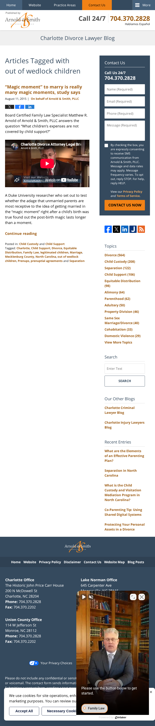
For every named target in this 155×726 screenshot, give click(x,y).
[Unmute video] (83, 597)
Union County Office (23, 619)
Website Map (114, 562)
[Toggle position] (133, 597)
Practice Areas (65, 5)
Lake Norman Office (99, 579)
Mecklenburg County (19, 256)
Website (35, 5)
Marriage (76, 252)
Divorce (57, 248)
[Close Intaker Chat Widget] (141, 597)
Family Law (31, 252)
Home (11, 5)
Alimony (115, 292)
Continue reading (21, 233)
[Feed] (141, 229)
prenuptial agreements (47, 261)
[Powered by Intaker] (121, 717)
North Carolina (46, 256)
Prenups (23, 261)
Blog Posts (136, 562)
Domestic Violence (122, 336)
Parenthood (117, 298)
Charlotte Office (19, 579)
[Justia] (133, 229)
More (146, 5)
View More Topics (118, 342)
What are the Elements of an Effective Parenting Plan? (124, 456)
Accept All (24, 711)
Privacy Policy (132, 191)
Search (124, 381)
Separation (77, 261)
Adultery (115, 305)
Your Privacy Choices (56, 663)
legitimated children (54, 252)
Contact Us (97, 5)
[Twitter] (116, 229)
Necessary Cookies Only (68, 711)
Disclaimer (72, 562)
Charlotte (23, 248)
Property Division (122, 311)
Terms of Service (128, 196)
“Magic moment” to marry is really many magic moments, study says (43, 89)
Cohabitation (118, 329)
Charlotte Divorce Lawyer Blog (22, 20)
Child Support (55, 244)
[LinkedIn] (124, 229)
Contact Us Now (124, 205)
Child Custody (29, 244)
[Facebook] (108, 229)
